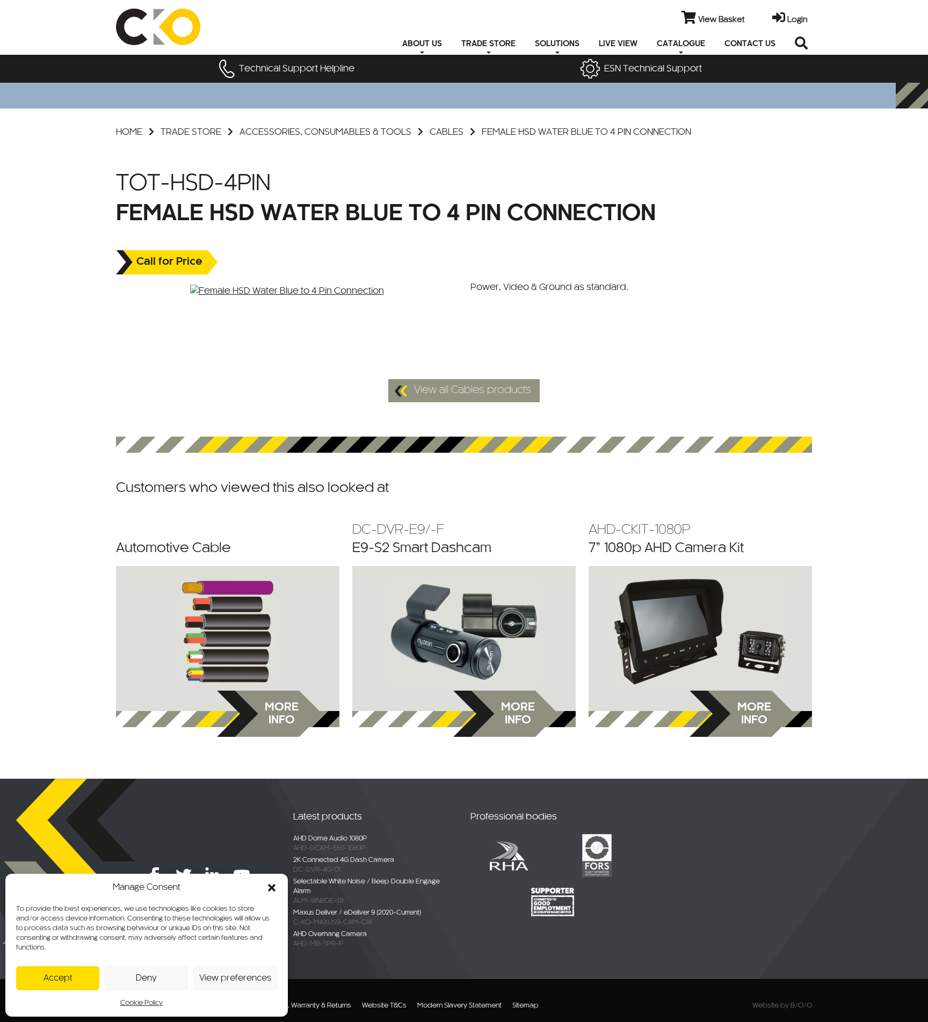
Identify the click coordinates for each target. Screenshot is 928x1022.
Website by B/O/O (782, 1006)
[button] (271, 887)
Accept (58, 978)
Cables (446, 132)
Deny (146, 978)
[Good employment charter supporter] (552, 901)
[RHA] (508, 855)
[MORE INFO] (227, 631)
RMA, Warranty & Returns (312, 1006)
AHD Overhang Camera (330, 934)
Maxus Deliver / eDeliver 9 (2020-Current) (357, 913)
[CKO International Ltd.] (180, 27)
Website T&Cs (384, 1006)
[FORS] (596, 855)
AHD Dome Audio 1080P (330, 839)
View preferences (235, 978)
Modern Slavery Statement (459, 1006)
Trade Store (191, 132)
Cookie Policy (141, 1003)
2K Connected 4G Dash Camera (343, 860)
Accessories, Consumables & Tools (325, 132)
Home (129, 132)
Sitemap (525, 1006)
